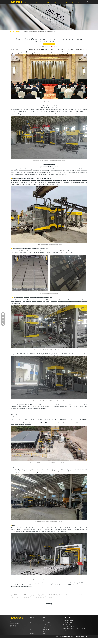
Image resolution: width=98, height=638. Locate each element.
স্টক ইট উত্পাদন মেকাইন (49, 597)
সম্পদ (30, 627)
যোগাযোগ (31, 631)
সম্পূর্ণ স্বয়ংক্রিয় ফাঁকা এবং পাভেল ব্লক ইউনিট (74, 594)
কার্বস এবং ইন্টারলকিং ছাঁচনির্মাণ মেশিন (25, 594)
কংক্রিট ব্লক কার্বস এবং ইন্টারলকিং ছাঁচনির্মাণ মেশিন (49, 594)
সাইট (62, 41)
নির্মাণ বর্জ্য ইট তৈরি (15, 594)
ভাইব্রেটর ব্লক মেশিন (15, 597)
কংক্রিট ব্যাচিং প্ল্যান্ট (46, 629)
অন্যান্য (44, 633)
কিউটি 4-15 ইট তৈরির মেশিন (25, 597)
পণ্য (30, 622)
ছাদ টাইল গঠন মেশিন (46, 627)
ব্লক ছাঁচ (44, 631)
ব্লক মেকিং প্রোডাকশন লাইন (47, 622)
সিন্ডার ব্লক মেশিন (36, 594)
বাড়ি (30, 620)
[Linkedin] (13, 626)
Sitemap (86, 636)
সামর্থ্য (31, 626)
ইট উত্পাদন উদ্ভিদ (62, 594)
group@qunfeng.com (68, 620)
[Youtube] (15, 626)
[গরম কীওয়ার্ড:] (87, 2)
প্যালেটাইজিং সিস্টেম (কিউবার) (47, 626)
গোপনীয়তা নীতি (32, 633)
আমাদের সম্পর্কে (32, 624)
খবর (30, 629)
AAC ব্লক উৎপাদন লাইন (47, 624)
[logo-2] (19, 618)
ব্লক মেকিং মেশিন (45, 620)
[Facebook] (11, 626)
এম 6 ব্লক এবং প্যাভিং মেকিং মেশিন (38, 597)
